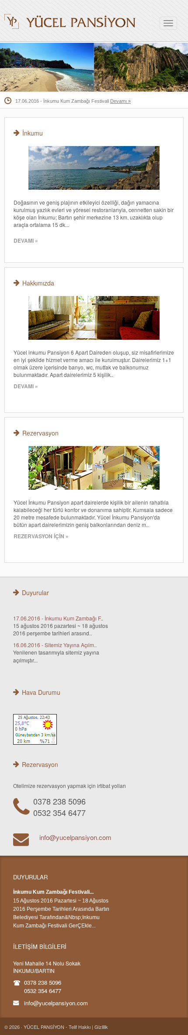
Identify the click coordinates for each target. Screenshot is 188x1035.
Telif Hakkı (80, 1026)
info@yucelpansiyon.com (75, 837)
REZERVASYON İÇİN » (41, 536)
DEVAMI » (26, 240)
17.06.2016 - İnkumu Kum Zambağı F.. (58, 618)
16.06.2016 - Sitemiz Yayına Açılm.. (55, 644)
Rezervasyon (40, 433)
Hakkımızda (38, 283)
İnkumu (32, 133)
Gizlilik (101, 1026)
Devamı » (120, 101)
